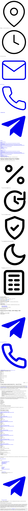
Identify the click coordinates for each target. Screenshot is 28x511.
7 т (10, 298)
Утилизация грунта (4, 463)
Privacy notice (26, 382)
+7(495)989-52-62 (13, 508)
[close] (27, 382)
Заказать (1, 417)
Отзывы (3, 468)
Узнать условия (2, 408)
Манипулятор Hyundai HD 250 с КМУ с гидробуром (6, 444)
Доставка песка (6, 146)
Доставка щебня (10, 146)
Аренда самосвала (8, 143)
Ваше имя (1, 452)
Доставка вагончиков (12, 144)
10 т (13, 298)
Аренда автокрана (12, 143)
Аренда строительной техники (5, 461)
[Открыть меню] (0, 149)
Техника (1, 142)
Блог (2, 464)
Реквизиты (6, 147)
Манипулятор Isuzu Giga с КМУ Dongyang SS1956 (6, 430)
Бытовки (9, 144)
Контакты (3, 148)
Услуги (1, 153)
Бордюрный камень (5, 144)
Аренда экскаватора (17, 143)
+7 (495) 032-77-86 (6, 156)
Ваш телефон (2, 453)
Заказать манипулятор (4, 462)
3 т (2, 298)
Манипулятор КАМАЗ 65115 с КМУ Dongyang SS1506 (7, 412)
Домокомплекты (17, 144)
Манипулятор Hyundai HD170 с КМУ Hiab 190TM (6, 421)
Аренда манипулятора (3, 143)
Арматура (1, 144)
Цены (1, 148)
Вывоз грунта (2, 146)
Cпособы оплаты (2, 147)
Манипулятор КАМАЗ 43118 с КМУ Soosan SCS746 (6, 435)
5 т (6, 298)
